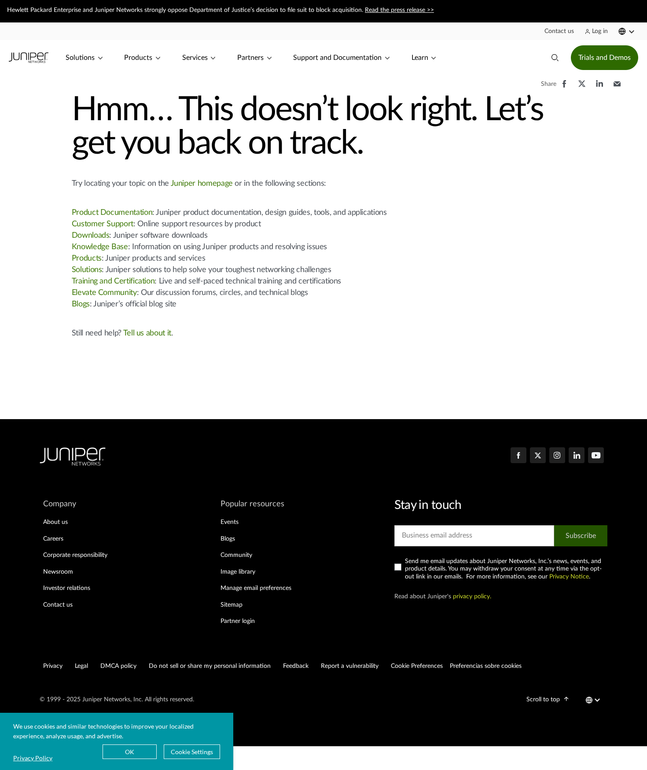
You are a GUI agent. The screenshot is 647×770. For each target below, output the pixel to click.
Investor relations (66, 588)
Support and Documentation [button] (337, 57)
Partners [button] (250, 57)
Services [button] (195, 57)
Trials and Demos (604, 57)
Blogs (81, 304)
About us (55, 522)
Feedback (296, 666)
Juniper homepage (202, 184)
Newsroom (58, 572)
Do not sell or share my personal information (210, 666)
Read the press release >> (399, 10)
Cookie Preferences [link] (417, 666)
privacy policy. (472, 596)
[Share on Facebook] (564, 88)
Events (230, 522)
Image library (238, 572)
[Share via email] (617, 88)
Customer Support (102, 224)
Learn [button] (420, 57)
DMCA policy (118, 666)
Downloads (91, 235)
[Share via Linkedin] (599, 88)
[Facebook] (518, 456)
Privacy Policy (32, 758)
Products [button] (138, 57)
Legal (81, 666)
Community (236, 555)
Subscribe (581, 535)
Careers (53, 539)
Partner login (238, 621)
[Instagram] (557, 456)
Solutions (87, 270)
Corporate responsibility (75, 555)
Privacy (52, 666)
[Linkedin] (577, 456)
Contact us (58, 605)
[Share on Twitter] (582, 88)
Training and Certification (113, 281)
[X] (538, 456)
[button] (559, 31)
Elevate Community (104, 293)
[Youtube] (596, 456)
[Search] (555, 57)
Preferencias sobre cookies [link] (486, 666)
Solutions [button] (80, 57)
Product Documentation (112, 213)
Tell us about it (147, 333)
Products (87, 258)
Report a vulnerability (350, 666)
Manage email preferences (256, 588)
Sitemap (232, 605)
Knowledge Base (100, 247)
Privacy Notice (569, 577)
